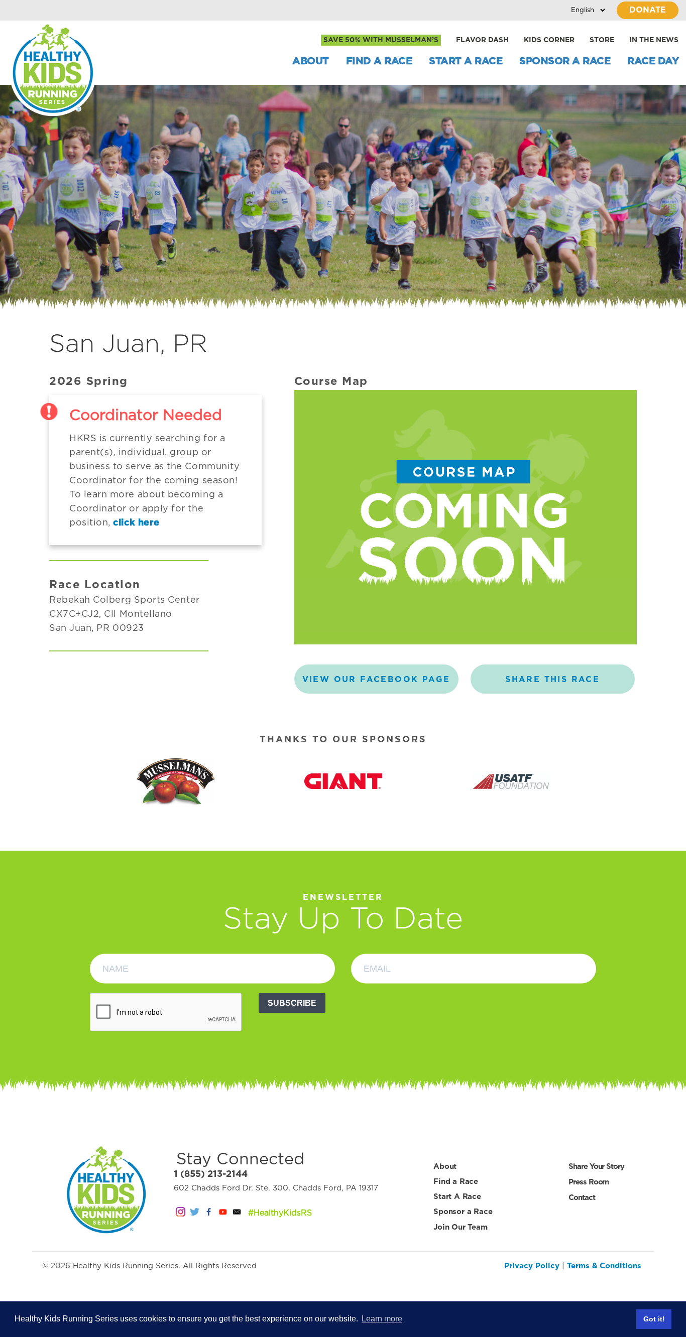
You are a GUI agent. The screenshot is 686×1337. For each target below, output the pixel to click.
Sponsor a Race (564, 61)
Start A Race (465, 61)
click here (136, 522)
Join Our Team (460, 1227)
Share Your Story (596, 1166)
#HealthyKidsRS (280, 1213)
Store (602, 40)
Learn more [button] (382, 1318)
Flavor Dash (482, 40)
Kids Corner (549, 40)
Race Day (652, 61)
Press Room (588, 1182)
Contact (581, 1197)
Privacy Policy (531, 1266)
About (310, 61)
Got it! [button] (654, 1319)
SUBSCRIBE (292, 1003)
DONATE (647, 10)
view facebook (376, 680)
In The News (653, 40)
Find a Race (379, 61)
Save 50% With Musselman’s (380, 40)
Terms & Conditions (604, 1266)
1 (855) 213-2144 (211, 1174)
